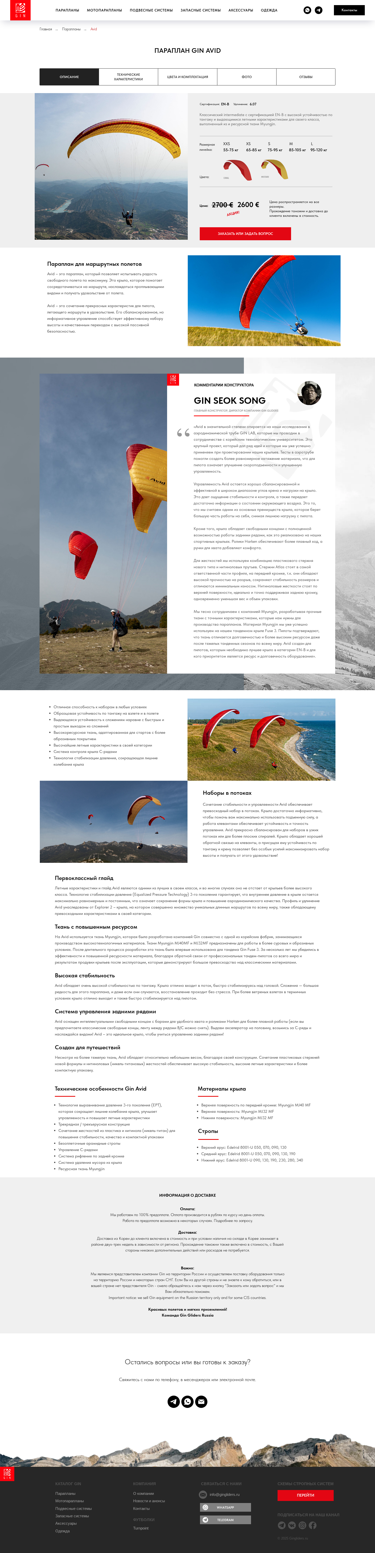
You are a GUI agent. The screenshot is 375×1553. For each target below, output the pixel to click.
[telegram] (318, 10)
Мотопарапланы (104, 10)
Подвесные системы (151, 10)
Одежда (269, 10)
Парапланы (67, 10)
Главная (46, 29)
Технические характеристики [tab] (128, 77)
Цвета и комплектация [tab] (187, 77)
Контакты (141, 1509)
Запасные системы (201, 10)
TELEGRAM (225, 1520)
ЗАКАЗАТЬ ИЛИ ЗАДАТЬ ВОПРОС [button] (245, 234)
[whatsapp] (307, 10)
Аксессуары (241, 10)
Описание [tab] (69, 77)
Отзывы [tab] (305, 77)
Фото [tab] (247, 77)
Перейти (305, 1495)
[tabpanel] (187, 172)
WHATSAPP (225, 1507)
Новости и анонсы (149, 1501)
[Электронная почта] (201, 1402)
